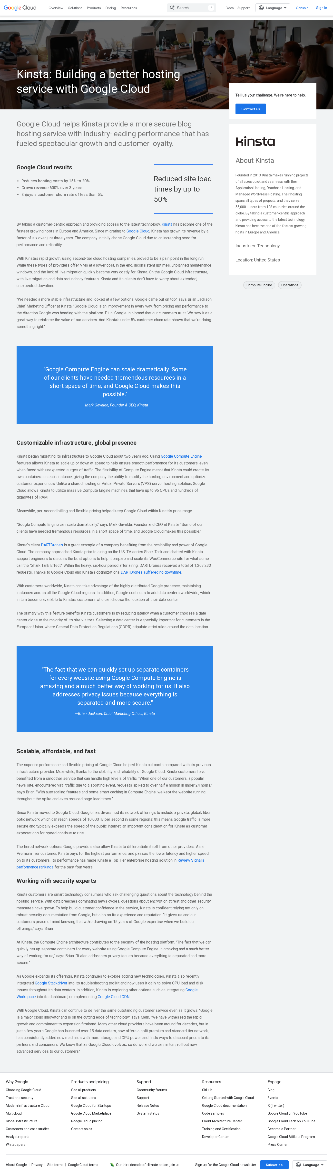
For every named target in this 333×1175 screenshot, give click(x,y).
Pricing (111, 8)
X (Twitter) (276, 1106)
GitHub (207, 1090)
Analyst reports (17, 1137)
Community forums (152, 1090)
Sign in (321, 8)
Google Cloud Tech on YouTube (291, 1121)
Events (273, 1098)
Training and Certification (221, 1129)
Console (302, 8)
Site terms (55, 1165)
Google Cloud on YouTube (287, 1113)
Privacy (37, 1165)
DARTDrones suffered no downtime (151, 572)
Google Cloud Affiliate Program (291, 1137)
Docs (230, 8)
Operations (289, 285)
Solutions (75, 8)
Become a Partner (282, 1129)
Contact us (250, 109)
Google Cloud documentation (224, 1106)
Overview (56, 8)
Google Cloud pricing (86, 1121)
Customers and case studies (27, 1129)
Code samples (213, 1113)
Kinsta (167, 224)
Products (94, 8)
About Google (16, 1165)
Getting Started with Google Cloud (228, 1098)
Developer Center (215, 1137)
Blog (271, 1090)
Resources (129, 8)
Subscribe (274, 1165)
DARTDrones (52, 545)
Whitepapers (15, 1144)
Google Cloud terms (83, 1165)
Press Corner (278, 1144)
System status (148, 1113)
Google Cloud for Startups (91, 1106)
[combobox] (191, 7)
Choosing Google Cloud (23, 1090)
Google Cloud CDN (113, 996)
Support (243, 8)
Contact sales (81, 1129)
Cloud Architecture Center (222, 1121)
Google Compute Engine (181, 456)
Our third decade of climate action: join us (147, 1165)
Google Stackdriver (51, 983)
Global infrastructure (22, 1121)
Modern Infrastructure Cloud (27, 1106)
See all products (83, 1090)
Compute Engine (259, 285)
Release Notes (148, 1106)
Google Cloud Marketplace (91, 1113)
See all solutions (83, 1098)
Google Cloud (138, 231)
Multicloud (14, 1113)
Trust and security (19, 1098)
